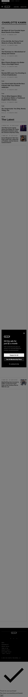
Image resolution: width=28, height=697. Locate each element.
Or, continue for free (14, 364)
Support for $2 (14, 355)
